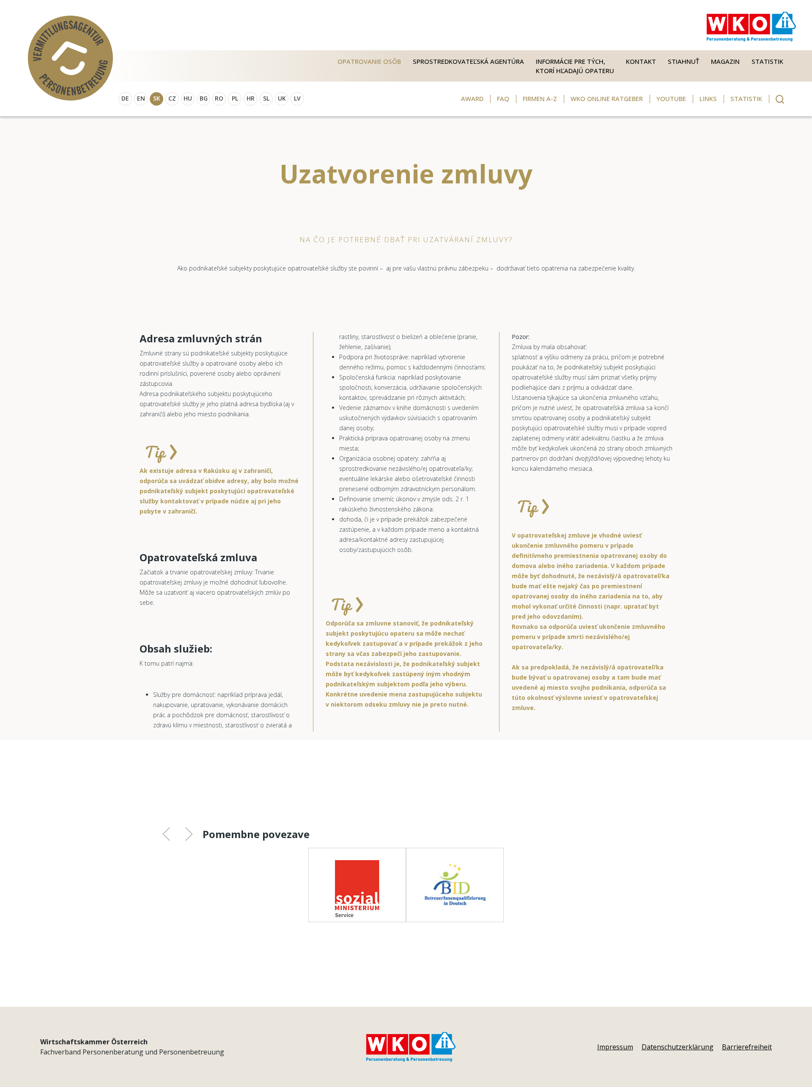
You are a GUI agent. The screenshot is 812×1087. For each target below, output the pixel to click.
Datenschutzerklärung (677, 1046)
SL (266, 98)
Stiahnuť (683, 61)
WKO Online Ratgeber (607, 98)
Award (472, 98)
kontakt (641, 61)
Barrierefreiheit (747, 1046)
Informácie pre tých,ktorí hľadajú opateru (575, 66)
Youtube (671, 98)
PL (235, 98)
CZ (172, 98)
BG (204, 98)
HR (251, 98)
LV (297, 98)
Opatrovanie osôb (369, 61)
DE (125, 98)
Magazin (725, 61)
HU (188, 98)
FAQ (503, 98)
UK (282, 98)
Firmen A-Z (540, 98)
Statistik (767, 61)
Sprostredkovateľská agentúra (468, 61)
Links (708, 98)
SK (156, 98)
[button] (173, 835)
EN (141, 98)
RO (219, 98)
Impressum (615, 1046)
